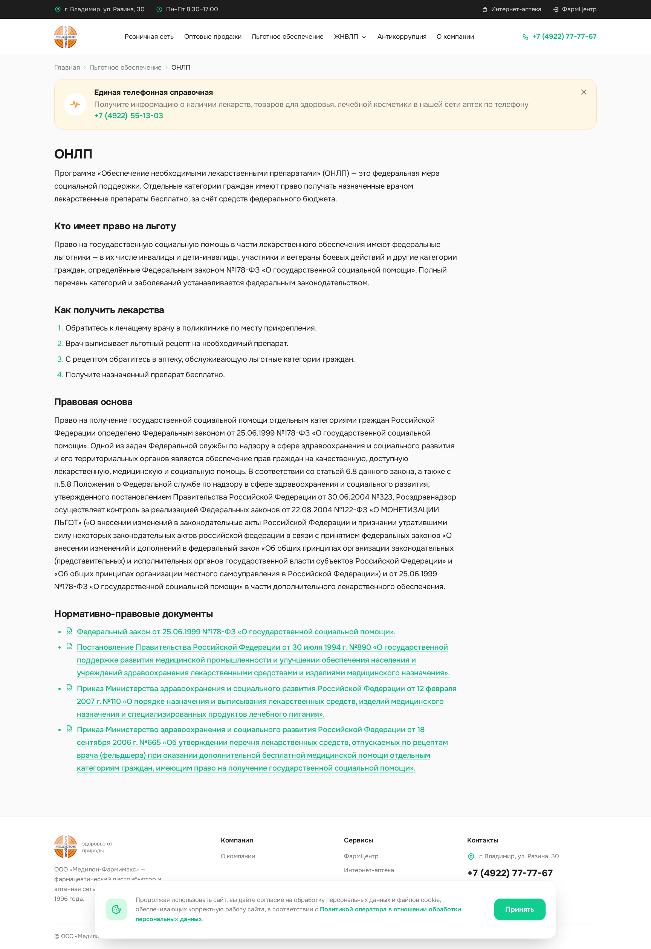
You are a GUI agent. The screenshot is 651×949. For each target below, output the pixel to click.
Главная (67, 67)
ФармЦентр (579, 9)
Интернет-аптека (516, 9)
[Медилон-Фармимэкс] (65, 37)
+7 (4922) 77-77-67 (510, 873)
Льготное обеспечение (288, 36)
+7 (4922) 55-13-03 (128, 115)
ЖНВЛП (347, 36)
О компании (455, 36)
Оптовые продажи (212, 36)
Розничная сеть (149, 36)
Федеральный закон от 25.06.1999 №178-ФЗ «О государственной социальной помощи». (236, 632)
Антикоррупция (401, 36)
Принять (519, 909)
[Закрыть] (584, 92)
